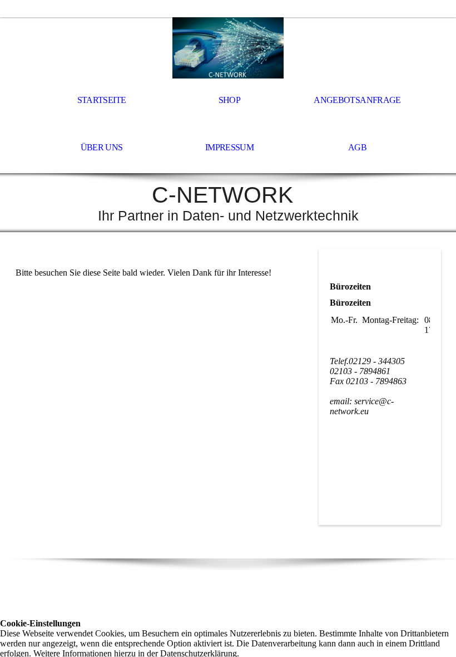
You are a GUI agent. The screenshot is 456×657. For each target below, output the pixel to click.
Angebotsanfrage (357, 100)
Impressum (229, 147)
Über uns (102, 147)
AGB (357, 147)
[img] (228, 48)
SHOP (229, 100)
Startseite (101, 100)
